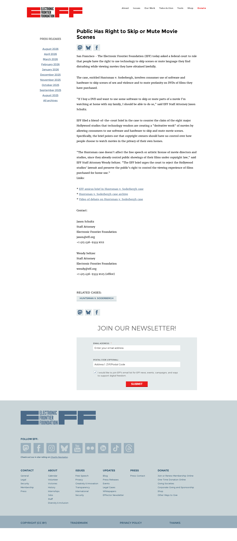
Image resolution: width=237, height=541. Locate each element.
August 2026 (50, 48)
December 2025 (50, 74)
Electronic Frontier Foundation (54, 14)
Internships (53, 491)
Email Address (101, 343)
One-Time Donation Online (172, 479)
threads (129, 448)
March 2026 (50, 59)
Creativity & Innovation (86, 483)
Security (25, 483)
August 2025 (50, 95)
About (125, 8)
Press (23, 491)
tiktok (116, 448)
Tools (180, 8)
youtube (77, 448)
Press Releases (50, 39)
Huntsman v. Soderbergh (97, 298)
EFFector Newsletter (113, 495)
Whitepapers (109, 491)
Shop (190, 8)
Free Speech (82, 475)
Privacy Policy (131, 522)
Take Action (166, 8)
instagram (51, 448)
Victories (52, 483)
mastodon (26, 448)
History (51, 487)
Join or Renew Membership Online (175, 475)
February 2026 (50, 64)
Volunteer (53, 479)
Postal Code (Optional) (105, 360)
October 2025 (50, 85)
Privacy (79, 479)
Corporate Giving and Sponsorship (176, 487)
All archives (50, 100)
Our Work (149, 8)
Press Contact (137, 475)
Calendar (52, 475)
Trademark (79, 522)
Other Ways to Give (168, 495)
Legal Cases (109, 487)
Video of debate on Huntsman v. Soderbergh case (111, 199)
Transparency (82, 487)
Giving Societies (166, 483)
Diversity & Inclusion (58, 503)
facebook (39, 448)
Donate (202, 8)
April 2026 (50, 54)
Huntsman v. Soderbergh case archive (103, 194)
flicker (90, 448)
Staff (50, 499)
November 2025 (50, 79)
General (25, 475)
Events (106, 483)
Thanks (174, 522)
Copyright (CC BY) (33, 522)
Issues (136, 8)
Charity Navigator (59, 457)
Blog (105, 475)
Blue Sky (64, 448)
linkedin (103, 448)
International (82, 491)
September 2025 (50, 90)
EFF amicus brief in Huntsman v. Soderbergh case (111, 189)
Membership (27, 487)
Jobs (50, 495)
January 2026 (50, 69)
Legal (23, 479)
